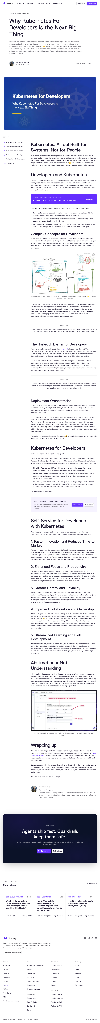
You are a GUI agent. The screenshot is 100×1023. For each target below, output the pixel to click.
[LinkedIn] (85, 938)
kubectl (65, 349)
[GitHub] (89, 938)
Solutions (30, 3)
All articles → (92, 883)
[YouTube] (96, 938)
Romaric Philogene (22, 62)
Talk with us (81, 3)
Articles (12, 13)
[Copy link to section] (29, 147)
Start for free (92, 3)
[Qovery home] (10, 938)
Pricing (48, 3)
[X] (92, 938)
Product (19, 3)
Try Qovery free (78, 505)
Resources (56, 3)
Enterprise (40, 3)
